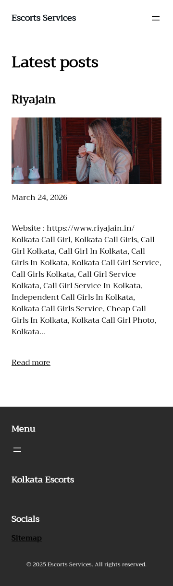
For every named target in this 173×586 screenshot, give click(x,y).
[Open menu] (155, 18)
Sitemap (27, 538)
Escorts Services (44, 17)
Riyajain (34, 99)
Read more (31, 362)
